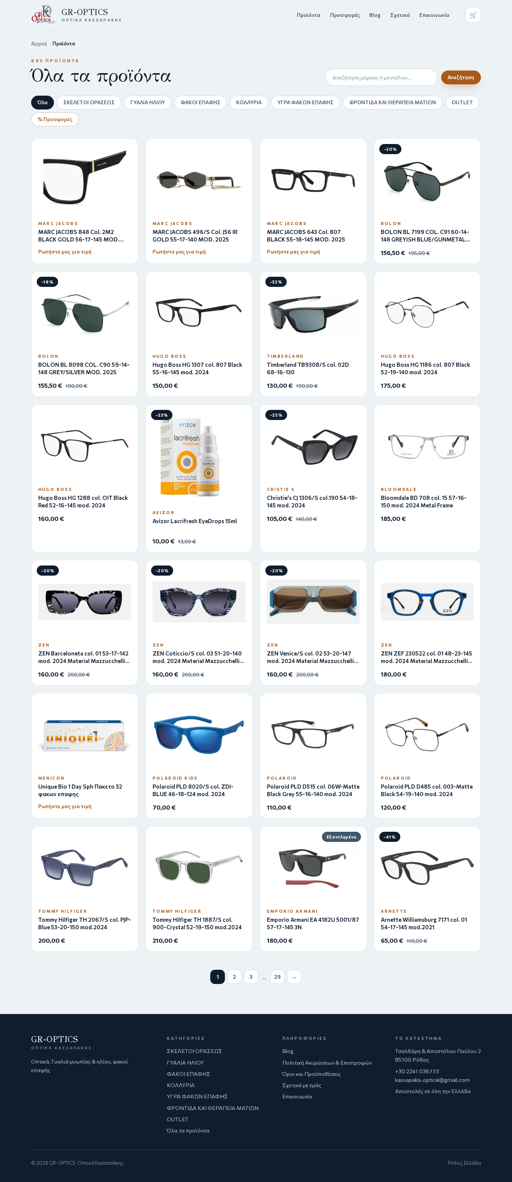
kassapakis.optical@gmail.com (432, 1079)
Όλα (42, 102)
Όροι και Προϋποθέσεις (311, 1073)
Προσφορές (345, 15)
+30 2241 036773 (417, 1071)
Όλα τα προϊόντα (188, 1130)
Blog (374, 15)
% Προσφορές (54, 119)
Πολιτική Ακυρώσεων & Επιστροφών (327, 1062)
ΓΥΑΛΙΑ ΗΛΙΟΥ (147, 102)
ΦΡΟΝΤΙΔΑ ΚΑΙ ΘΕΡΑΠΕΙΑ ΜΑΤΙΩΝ (392, 102)
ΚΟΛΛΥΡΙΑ (249, 102)
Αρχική (39, 43)
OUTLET (462, 102)
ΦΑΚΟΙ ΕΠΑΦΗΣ (200, 102)
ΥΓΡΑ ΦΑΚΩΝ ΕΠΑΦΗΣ (305, 102)
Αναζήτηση (461, 77)
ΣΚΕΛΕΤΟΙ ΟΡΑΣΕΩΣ (89, 102)
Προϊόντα (308, 15)
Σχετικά (400, 15)
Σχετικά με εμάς (301, 1085)
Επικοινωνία (434, 15)
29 (277, 977)
